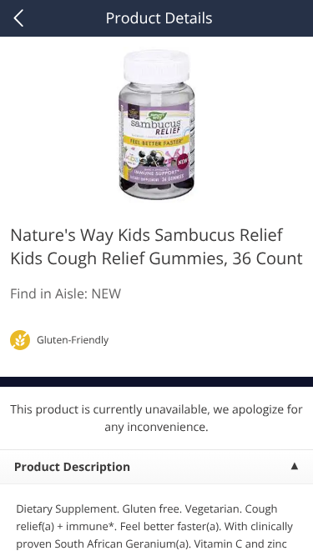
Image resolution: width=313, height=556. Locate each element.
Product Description (72, 467)
